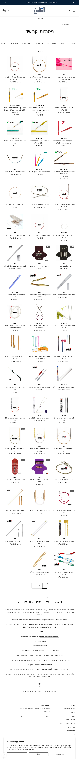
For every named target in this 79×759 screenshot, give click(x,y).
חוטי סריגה (63, 43)
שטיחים (36, 612)
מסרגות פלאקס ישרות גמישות (64, 479)
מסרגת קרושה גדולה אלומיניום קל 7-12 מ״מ (39, 296)
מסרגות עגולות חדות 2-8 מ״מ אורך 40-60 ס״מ (64, 205)
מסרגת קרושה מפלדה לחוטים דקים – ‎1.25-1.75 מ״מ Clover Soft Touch (15, 109)
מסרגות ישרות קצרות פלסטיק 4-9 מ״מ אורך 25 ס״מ (39, 357)
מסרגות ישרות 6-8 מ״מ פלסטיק (64, 541)
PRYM (64, 415)
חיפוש (73, 734)
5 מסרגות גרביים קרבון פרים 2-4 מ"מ (64, 419)
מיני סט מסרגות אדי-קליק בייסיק (15, 479)
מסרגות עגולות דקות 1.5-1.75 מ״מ (15, 204)
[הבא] (34, 585)
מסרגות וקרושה (51, 43)
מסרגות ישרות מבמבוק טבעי (15, 510)
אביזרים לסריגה (38, 43)
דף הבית (73, 24)
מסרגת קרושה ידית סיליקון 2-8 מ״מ (39, 171)
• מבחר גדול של (49, 637)
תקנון (73, 716)
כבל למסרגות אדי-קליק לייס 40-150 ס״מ (64, 511)
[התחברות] (9, 11)
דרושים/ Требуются (69, 708)
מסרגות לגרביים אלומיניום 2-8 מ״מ (64, 295)
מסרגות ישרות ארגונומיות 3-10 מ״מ (39, 418)
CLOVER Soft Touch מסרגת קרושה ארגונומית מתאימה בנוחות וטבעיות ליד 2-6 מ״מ (39, 110)
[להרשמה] (21, 716)
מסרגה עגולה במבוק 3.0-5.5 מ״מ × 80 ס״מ (64, 236)
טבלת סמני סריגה (56, 655)
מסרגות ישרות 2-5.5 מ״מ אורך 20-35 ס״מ (64, 357)
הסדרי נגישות (71, 731)
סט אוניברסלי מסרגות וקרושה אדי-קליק (39, 481)
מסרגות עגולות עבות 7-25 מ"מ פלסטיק (39, 450)
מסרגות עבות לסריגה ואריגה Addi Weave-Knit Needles (15, 327)
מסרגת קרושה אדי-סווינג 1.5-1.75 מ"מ (15, 388)
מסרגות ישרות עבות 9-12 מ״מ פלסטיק (39, 542)
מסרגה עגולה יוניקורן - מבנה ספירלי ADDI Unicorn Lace (64, 78)
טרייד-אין (72, 712)
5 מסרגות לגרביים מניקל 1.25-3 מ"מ (15, 266)
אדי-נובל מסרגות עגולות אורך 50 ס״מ (15, 419)
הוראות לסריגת (53, 650)
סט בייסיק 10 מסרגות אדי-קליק (64, 266)
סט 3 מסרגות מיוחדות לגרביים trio (15, 235)
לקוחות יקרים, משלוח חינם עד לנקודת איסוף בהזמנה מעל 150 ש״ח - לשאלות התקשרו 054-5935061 (39, 2)
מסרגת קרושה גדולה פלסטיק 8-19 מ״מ (15, 296)
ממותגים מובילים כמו (40, 624)
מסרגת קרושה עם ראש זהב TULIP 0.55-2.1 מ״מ (64, 173)
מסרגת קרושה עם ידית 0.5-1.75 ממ (39, 387)
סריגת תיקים (14, 43)
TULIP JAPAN (39, 138)
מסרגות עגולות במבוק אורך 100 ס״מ (14, 450)
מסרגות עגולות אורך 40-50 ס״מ (39, 204)
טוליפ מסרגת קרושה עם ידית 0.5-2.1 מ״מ (15, 142)
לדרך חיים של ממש (28, 610)
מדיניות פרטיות (11, 749)
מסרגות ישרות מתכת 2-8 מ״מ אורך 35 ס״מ (64, 327)
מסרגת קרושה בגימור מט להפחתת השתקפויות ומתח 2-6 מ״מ (64, 142)
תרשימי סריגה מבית (50, 660)
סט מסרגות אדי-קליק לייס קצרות (39, 266)
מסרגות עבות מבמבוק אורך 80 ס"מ (39, 510)
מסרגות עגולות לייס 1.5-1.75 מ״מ (39, 235)
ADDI (64, 74)
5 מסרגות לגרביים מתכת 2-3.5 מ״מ (64, 387)
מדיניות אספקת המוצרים (67, 723)
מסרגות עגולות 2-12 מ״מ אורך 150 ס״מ (64, 450)
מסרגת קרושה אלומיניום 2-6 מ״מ (15, 541)
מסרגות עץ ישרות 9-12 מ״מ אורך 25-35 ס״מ (15, 357)
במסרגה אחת (20, 655)
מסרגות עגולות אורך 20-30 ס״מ (15, 171)
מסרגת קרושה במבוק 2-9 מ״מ (39, 572)
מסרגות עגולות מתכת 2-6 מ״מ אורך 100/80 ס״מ (39, 327)
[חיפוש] (70, 11)
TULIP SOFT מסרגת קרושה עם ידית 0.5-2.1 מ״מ (39, 142)
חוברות (27, 650)
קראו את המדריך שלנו (54, 669)
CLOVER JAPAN (39, 105)
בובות (32, 612)
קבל (38, 754)
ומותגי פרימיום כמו (32, 627)
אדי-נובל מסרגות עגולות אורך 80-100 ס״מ (64, 109)
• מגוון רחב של (62, 624)
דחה (17, 754)
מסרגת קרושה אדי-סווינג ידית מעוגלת (64, 573)
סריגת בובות (26, 43)
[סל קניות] (5, 11)
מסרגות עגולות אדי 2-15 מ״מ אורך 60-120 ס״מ (39, 78)
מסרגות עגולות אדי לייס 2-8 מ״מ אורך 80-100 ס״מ (15, 78)
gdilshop (64, 138)
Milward (64, 232)
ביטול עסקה (71, 727)
